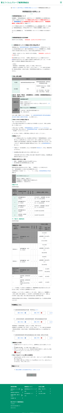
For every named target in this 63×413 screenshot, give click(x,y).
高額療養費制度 (17, 21)
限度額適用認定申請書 (32, 129)
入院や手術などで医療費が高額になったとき (27, 7)
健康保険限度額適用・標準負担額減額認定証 (29, 47)
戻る (31, 375)
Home (14, 7)
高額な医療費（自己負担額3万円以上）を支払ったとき (28, 369)
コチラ (29, 23)
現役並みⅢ (39, 147)
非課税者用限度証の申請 (44, 171)
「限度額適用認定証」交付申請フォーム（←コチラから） (37, 127)
